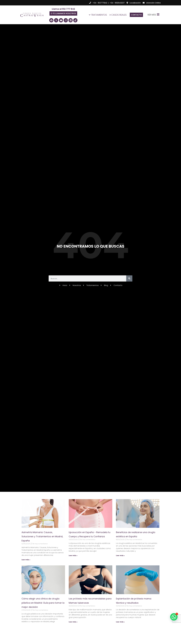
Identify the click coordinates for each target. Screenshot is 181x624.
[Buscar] (129, 278)
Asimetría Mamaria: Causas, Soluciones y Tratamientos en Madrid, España (42, 536)
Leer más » (26, 560)
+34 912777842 (100, 2)
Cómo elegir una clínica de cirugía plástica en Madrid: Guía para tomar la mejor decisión (43, 603)
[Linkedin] (70, 20)
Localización (135, 2)
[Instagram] (66, 20)
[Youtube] (61, 20)
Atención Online (153, 2)
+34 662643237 (117, 2)
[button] (63, 13)
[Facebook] (51, 20)
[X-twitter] (56, 20)
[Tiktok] (75, 20)
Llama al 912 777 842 (63, 8)
